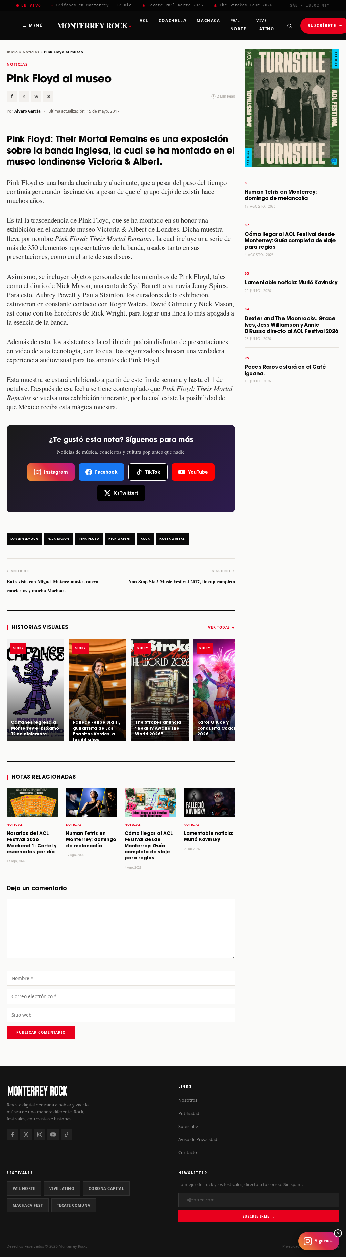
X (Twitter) (126, 493)
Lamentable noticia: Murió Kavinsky (291, 283)
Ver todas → (221, 627)
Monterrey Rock (94, 25)
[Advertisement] (292, 495)
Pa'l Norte (24, 1188)
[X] (26, 1134)
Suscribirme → (259, 1216)
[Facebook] (12, 1134)
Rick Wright (119, 539)
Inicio (12, 51)
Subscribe (188, 1126)
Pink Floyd (89, 539)
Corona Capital (106, 1188)
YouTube (198, 472)
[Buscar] (289, 26)
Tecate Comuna (74, 1205)
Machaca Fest (28, 1205)
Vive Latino (61, 1188)
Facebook (106, 472)
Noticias (31, 51)
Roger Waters (172, 539)
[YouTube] (53, 1134)
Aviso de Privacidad (197, 1139)
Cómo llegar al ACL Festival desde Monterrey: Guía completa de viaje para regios (149, 846)
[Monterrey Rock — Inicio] (87, 1090)
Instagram (56, 472)
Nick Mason (58, 539)
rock (145, 539)
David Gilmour (24, 539)
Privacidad (290, 1246)
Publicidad (188, 1113)
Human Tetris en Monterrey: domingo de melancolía (91, 840)
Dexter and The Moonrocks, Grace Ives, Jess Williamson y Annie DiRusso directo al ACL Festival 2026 (291, 325)
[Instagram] (39, 1134)
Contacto (187, 1152)
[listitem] (35, 690)
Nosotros (187, 1100)
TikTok (152, 472)
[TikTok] (66, 1134)
